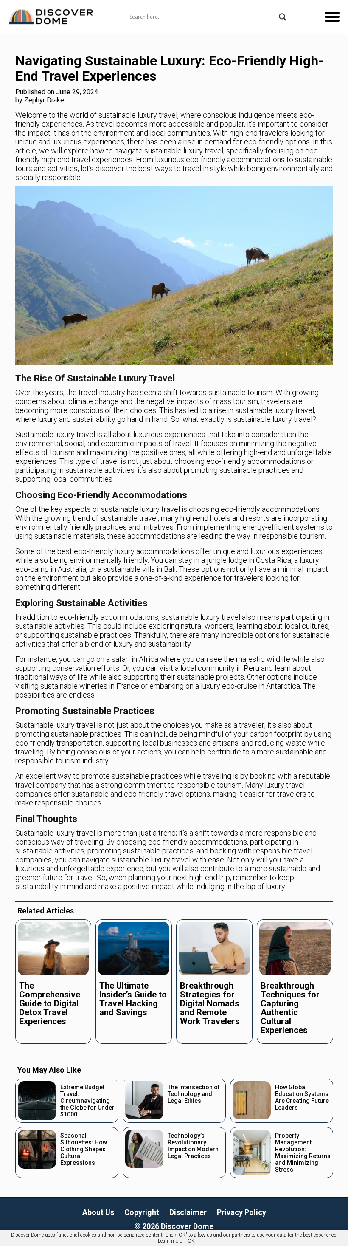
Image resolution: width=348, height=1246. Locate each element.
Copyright (141, 1212)
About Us (98, 1212)
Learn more (170, 1241)
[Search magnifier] (283, 17)
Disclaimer (188, 1212)
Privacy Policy (241, 1212)
